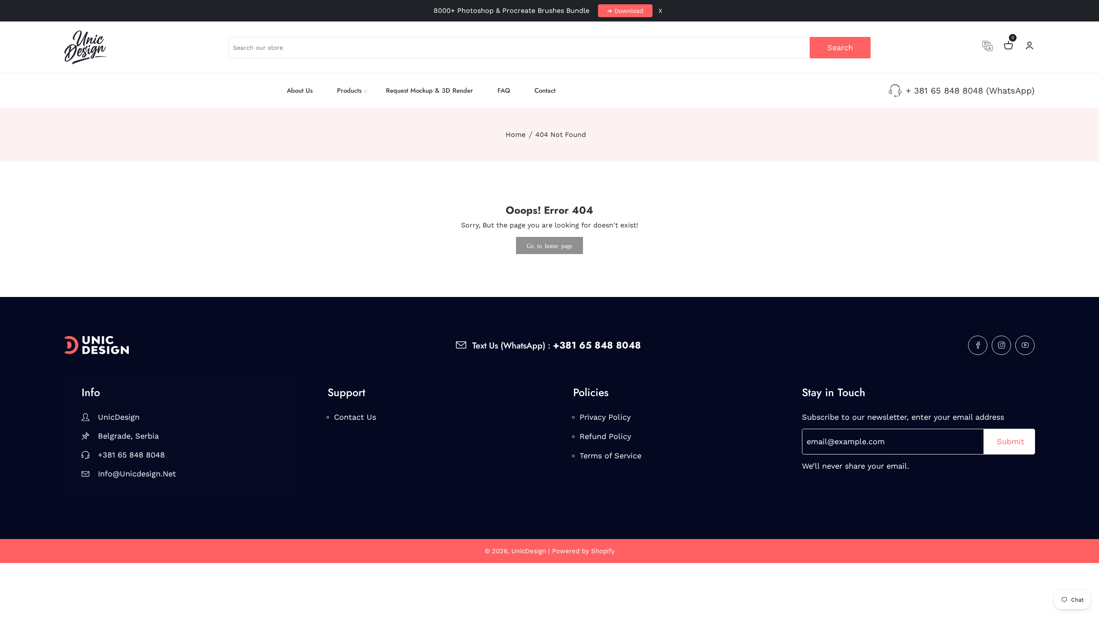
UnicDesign (119, 416)
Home (515, 134)
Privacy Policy (605, 416)
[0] (1008, 46)
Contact (545, 90)
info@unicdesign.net (137, 473)
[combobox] (549, 47)
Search (840, 47)
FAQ (504, 90)
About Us (300, 90)
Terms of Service (610, 455)
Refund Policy (605, 436)
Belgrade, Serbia (128, 435)
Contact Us (355, 416)
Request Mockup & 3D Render (429, 90)
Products (349, 90)
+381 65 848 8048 (131, 454)
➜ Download (625, 10)
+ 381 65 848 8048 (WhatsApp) (970, 90)
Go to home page (549, 245)
